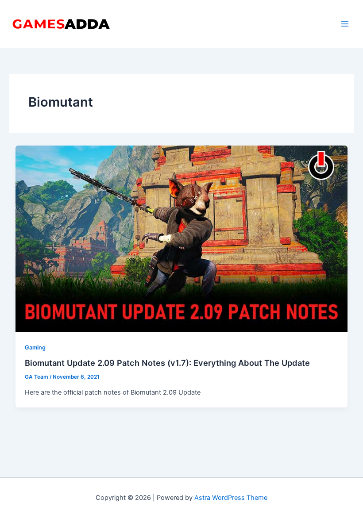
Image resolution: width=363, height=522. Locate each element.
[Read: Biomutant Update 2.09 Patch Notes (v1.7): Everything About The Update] (181, 238)
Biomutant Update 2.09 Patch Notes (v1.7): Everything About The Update (167, 363)
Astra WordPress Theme (230, 498)
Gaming (35, 347)
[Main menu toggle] (345, 24)
